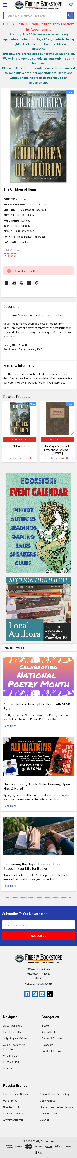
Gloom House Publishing (54, 1094)
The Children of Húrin (20, 446)
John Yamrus (48, 1100)
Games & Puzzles (52, 1038)
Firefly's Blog (11, 1061)
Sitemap (8, 1068)
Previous (4, 432)
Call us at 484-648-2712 (38, 984)
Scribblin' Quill (11, 1107)
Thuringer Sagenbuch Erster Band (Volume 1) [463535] (57, 449)
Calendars (47, 1044)
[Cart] (71, 5)
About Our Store (12, 1025)
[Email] (14, 283)
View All (44, 1119)
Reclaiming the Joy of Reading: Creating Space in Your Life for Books (35, 866)
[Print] (21, 283)
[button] (38, 523)
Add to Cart (20, 439)
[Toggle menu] (5, 5)
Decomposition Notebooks (56, 1107)
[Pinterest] (36, 283)
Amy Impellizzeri (13, 1119)
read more (9, 725)
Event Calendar (12, 1031)
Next (72, 432)
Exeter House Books (15, 1094)
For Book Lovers (52, 1051)
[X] (50, 994)
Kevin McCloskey (13, 1113)
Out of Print (10, 1100)
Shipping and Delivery (16, 1038)
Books (46, 1025)
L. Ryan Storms (49, 1113)
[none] (38, 136)
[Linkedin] (29, 283)
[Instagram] (35, 994)
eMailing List (10, 1055)
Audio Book (49, 1031)
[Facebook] (6, 283)
